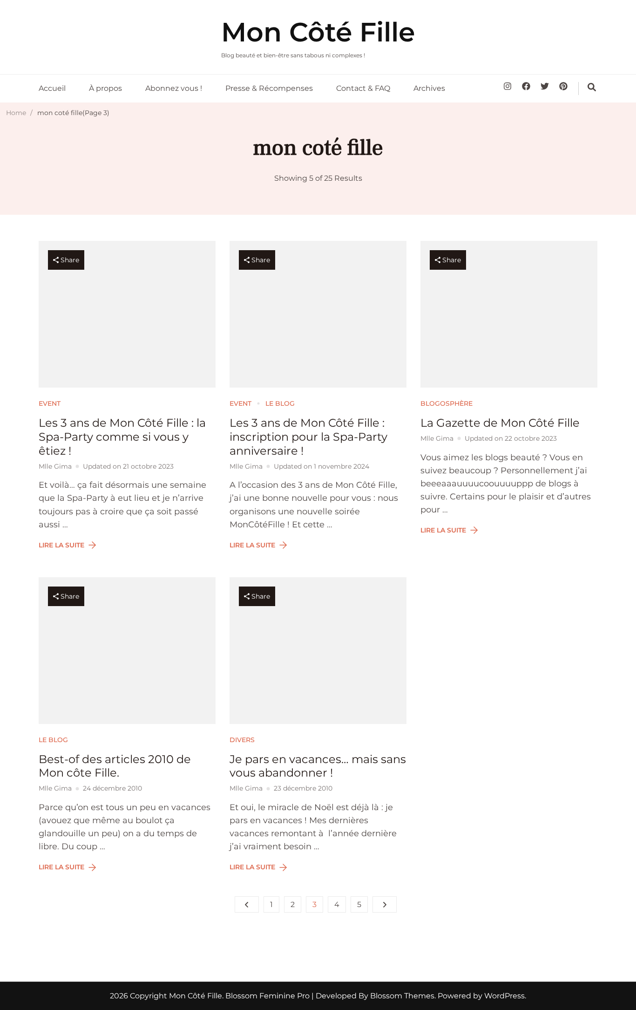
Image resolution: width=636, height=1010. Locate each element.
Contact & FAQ (363, 88)
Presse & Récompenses (269, 88)
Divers (242, 740)
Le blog (280, 403)
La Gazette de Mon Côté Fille (500, 423)
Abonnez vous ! (173, 88)
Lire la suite (61, 545)
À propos (105, 88)
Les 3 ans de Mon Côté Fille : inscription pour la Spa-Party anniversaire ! (308, 436)
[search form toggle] (591, 87)
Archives (429, 88)
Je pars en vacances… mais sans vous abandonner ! (318, 766)
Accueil (52, 88)
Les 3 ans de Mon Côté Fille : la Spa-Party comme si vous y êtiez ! (122, 436)
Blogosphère (446, 403)
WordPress (504, 995)
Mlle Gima (55, 466)
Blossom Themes (401, 995)
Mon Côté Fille (318, 32)
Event (50, 403)
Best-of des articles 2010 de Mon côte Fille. (115, 766)
